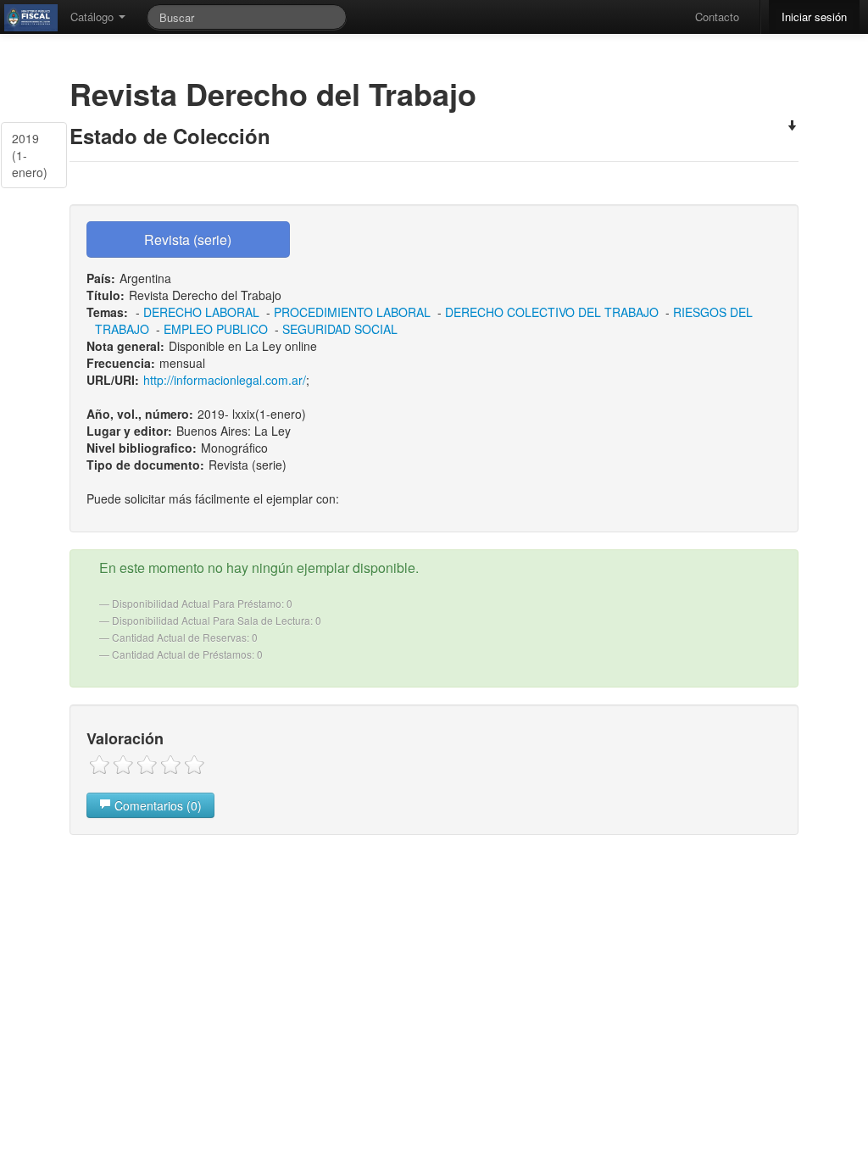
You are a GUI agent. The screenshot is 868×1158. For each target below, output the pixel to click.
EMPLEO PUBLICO (216, 328)
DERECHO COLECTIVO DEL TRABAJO (552, 311)
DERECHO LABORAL (201, 311)
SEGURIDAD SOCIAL (340, 328)
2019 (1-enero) (29, 155)
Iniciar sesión (814, 16)
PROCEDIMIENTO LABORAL (352, 311)
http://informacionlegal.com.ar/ (224, 379)
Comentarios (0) (156, 805)
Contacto (717, 16)
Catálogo (93, 16)
